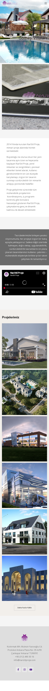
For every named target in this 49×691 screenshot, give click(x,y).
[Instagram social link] (24, 669)
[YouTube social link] (30, 669)
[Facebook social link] (18, 669)
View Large (44, 325)
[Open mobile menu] (45, 3)
